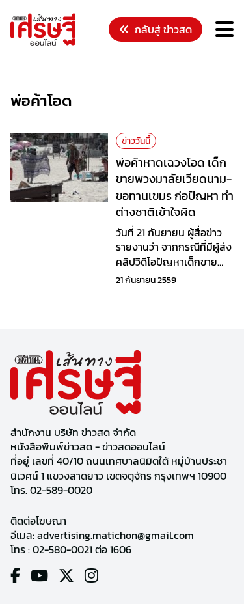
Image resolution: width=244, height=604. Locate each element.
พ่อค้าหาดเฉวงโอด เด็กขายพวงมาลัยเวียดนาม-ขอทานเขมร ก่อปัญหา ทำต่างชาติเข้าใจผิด (175, 187)
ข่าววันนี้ (136, 141)
